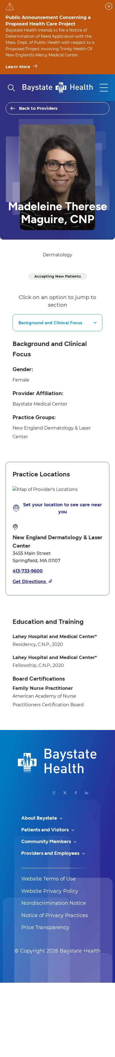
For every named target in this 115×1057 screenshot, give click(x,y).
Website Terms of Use (48, 879)
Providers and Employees (50, 853)
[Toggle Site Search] (11, 87)
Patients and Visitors (45, 830)
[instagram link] (54, 793)
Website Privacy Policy (49, 891)
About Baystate (39, 818)
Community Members (46, 841)
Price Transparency (45, 927)
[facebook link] (75, 793)
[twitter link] (64, 793)
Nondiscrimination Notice (53, 903)
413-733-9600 (28, 571)
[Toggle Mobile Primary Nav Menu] (103, 87)
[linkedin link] (86, 793)
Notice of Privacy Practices (54, 915)
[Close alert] (108, 6)
